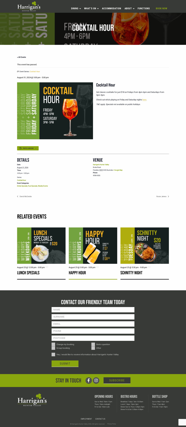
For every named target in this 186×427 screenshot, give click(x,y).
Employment (86, 419)
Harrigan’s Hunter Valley (101, 164)
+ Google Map (117, 170)
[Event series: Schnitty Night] (149, 267)
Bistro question (103, 344)
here (144, 100)
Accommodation (111, 8)
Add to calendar (28, 148)
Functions (144, 8)
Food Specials (32, 186)
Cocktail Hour (21, 180)
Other (98, 348)
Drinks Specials (22, 186)
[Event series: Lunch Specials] (47, 267)
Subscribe (117, 380)
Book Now (161, 8)
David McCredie (25, 196)
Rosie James (161, 196)
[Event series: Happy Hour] (97, 267)
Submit (65, 363)
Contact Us (100, 419)
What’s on (90, 8)
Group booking (63, 348)
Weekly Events (43, 186)
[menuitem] (75, 8)
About (128, 8)
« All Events (21, 57)
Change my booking (65, 344)
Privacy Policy (111, 424)
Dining (74, 8)
